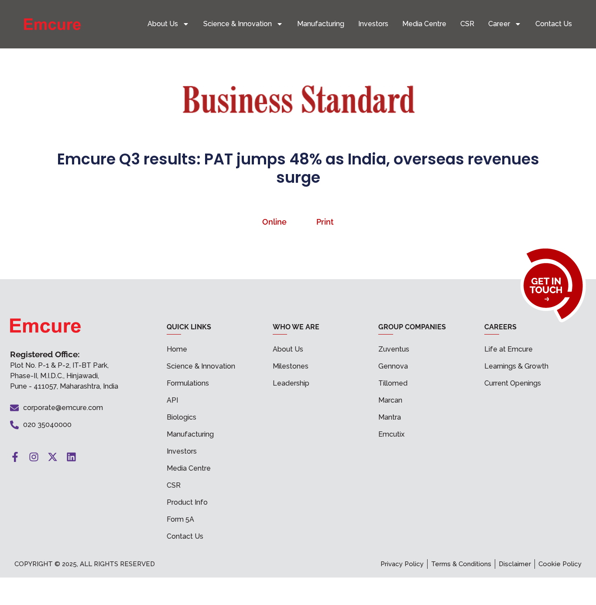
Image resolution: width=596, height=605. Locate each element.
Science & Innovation (237, 24)
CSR (467, 24)
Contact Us (553, 24)
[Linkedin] (71, 457)
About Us (162, 24)
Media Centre (424, 24)
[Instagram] (34, 457)
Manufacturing (320, 24)
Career (499, 24)
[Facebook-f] (15, 457)
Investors (373, 24)
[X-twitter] (53, 457)
